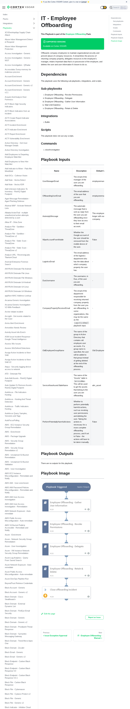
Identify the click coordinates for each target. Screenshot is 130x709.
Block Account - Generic (15, 588)
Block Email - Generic (14, 652)
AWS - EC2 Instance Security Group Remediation (17, 426)
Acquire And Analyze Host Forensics (15, 98)
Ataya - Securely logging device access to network (18, 368)
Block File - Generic (13, 698)
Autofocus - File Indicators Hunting (15, 393)
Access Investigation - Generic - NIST (18, 59)
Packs (5, 19)
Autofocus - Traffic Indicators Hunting (17, 407)
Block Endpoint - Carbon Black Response (17, 662)
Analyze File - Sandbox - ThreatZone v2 (15, 235)
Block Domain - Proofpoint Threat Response (18, 628)
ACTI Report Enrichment (15, 134)
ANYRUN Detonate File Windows (18, 278)
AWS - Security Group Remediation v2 (14, 449)
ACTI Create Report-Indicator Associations (17, 119)
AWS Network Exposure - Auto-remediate (18, 512)
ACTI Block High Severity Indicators (15, 105)
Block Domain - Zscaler (14, 648)
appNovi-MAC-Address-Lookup (18, 296)
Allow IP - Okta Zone (13, 222)
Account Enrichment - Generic (17, 81)
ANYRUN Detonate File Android (18, 269)
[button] (103, 7)
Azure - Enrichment (13, 535)
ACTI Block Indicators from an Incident (17, 112)
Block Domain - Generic (15, 618)
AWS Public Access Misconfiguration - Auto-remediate (19, 519)
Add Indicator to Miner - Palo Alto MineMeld (18, 169)
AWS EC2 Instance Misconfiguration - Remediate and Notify (19, 476)
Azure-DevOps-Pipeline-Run (17, 579)
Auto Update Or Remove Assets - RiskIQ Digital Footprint (19, 386)
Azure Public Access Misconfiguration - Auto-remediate (19, 573)
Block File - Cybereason (15, 689)
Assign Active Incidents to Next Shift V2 (18, 361)
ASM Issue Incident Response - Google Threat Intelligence (18, 338)
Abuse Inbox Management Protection (16, 47)
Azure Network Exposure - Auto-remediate (18, 566)
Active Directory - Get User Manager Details (16, 144)
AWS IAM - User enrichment (16, 483)
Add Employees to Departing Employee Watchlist (17, 155)
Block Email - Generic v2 (15, 657)
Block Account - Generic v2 (16, 592)
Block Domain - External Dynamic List (15, 605)
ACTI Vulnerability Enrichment (17, 138)
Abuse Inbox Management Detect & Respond (19, 40)
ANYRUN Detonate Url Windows (18, 291)
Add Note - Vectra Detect (15, 180)
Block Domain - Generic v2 (16, 622)
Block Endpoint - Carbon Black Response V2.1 (17, 676)
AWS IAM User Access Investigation (14, 498)
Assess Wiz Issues (13, 344)
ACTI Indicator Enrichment (16, 130)
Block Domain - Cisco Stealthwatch (14, 598)
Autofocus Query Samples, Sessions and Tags (16, 414)
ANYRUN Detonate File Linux (17, 273)
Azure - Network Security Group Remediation (18, 540)
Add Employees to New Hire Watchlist (16, 162)
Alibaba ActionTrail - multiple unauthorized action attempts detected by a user (17, 215)
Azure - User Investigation (15, 546)
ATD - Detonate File (13, 374)
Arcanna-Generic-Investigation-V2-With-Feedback (18, 306)
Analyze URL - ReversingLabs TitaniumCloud (17, 256)
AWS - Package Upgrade (15, 436)
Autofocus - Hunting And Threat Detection (18, 400)
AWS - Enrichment (12, 432)
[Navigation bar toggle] (4, 7)
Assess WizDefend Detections (17, 348)
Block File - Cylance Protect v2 (17, 694)
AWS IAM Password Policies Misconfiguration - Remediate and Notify (19, 490)
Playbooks (7, 28)
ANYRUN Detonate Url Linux (17, 287)
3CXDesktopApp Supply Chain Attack (17, 33)
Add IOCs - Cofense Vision (16, 175)
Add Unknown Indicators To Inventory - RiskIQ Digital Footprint (16, 191)
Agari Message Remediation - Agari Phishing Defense (17, 200)
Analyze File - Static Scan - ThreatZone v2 (16, 249)
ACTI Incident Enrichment (15, 125)
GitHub (83, 2)
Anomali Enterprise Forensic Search (16, 263)
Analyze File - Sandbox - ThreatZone (15, 228)
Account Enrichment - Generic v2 (18, 85)
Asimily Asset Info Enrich (15, 332)
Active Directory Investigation (17, 150)
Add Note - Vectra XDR (14, 184)
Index (5, 14)
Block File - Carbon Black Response (15, 683)
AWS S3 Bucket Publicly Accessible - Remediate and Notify (16, 527)
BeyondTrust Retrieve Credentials (19, 583)
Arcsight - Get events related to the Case (18, 317)
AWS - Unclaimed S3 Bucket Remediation (17, 456)
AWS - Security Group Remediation (14, 442)
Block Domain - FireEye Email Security (17, 612)
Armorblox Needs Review (15, 328)
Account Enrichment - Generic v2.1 (17, 91)
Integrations (8, 23)
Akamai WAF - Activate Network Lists (18, 207)
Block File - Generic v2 (14, 703)
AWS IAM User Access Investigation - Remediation (16, 505)
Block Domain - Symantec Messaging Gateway (16, 635)
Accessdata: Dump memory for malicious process (18, 70)
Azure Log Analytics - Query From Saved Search (16, 559)
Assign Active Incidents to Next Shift (18, 354)
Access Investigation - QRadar (17, 65)
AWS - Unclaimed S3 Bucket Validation (17, 463)
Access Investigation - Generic (17, 53)
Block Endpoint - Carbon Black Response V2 (17, 669)
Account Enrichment (13, 76)
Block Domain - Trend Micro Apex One (19, 642)
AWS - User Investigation (15, 469)
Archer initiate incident (14, 312)
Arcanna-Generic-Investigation (17, 300)
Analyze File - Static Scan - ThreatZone (16, 242)
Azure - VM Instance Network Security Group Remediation (17, 552)
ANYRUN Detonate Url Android (18, 282)
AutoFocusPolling (12, 420)
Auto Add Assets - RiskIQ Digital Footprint (18, 379)
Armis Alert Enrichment (14, 323)
